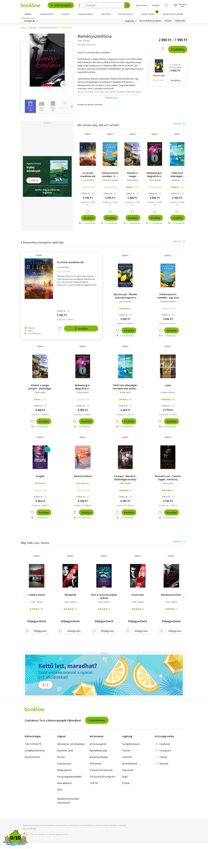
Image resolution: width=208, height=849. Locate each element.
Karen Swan (125, 301)
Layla (168, 385)
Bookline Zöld (65, 750)
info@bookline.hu (35, 750)
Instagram (165, 750)
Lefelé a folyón (36, 594)
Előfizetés (180, 21)
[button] (72, 106)
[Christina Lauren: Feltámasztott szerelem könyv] (110, 154)
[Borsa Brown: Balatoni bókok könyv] (82, 457)
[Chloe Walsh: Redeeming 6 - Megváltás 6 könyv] (154, 154)
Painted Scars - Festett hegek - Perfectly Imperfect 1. (168, 477)
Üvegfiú (40, 476)
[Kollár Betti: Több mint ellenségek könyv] (177, 154)
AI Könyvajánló (62, 5)
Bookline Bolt (32, 757)
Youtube (163, 763)
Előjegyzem (40, 630)
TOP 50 (94, 783)
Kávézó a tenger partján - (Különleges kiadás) (132, 174)
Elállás (126, 783)
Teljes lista (177, 123)
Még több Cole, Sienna (35, 543)
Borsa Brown (83, 483)
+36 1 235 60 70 (33, 744)
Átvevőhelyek (129, 763)
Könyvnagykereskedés (69, 776)
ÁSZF (60, 789)
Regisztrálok (141, 5)
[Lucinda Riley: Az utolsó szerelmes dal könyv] (88, 154)
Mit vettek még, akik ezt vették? (98, 125)
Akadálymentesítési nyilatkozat (68, 800)
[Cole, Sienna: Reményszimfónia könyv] (171, 576)
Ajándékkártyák (98, 750)
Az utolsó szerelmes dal (88, 174)
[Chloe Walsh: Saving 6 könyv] (125, 457)
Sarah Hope (132, 180)
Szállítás (127, 757)
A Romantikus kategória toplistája (42, 242)
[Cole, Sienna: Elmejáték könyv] (70, 576)
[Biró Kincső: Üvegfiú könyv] (40, 457)
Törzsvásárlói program (150, 21)
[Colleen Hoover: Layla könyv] (168, 366)
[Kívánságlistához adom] (163, 49)
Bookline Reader (99, 757)
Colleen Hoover (167, 392)
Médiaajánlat (64, 770)
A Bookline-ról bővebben (71, 744)
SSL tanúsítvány (29, 828)
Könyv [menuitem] (28, 14)
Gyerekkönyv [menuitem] (46, 14)
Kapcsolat (128, 770)
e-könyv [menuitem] (66, 14)
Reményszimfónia (171, 594)
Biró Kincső (40, 483)
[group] (30, 106)
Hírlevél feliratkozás (101, 770)
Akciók (168, 21)
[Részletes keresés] (79, 5)
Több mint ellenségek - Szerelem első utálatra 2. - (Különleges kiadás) (177, 174)
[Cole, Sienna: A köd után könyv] (137, 576)
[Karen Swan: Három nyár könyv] (125, 275)
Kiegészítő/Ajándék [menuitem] (173, 14)
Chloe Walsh (155, 180)
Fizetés (126, 750)
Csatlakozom (97, 720)
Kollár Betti (177, 180)
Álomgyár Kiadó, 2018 (87, 44)
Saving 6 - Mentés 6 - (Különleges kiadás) (125, 477)
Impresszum (64, 763)
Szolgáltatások (130, 744)
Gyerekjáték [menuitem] (149, 13)
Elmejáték (70, 594)
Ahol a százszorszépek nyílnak (104, 596)
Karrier (61, 757)
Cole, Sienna (37, 601)
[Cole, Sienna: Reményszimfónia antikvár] (47, 60)
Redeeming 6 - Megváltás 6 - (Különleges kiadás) (155, 174)
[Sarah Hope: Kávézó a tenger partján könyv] (132, 154)
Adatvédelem (64, 783)
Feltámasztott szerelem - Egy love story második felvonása (110, 174)
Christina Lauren (110, 180)
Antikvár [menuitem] (105, 14)
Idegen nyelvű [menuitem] (126, 14)
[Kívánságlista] (166, 5)
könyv (88, 134)
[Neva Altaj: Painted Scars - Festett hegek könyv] (167, 457)
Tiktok (163, 757)
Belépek (155, 5)
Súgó (125, 776)
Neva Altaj (168, 483)
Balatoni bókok (83, 476)
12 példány (178, 49)
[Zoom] (63, 84)
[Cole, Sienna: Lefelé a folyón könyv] (36, 576)
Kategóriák (29, 20)
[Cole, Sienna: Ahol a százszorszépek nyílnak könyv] (104, 576)
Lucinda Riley (88, 180)
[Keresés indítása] (127, 5)
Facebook (164, 744)
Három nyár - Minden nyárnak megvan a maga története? (125, 296)
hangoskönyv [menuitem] (85, 14)
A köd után (137, 594)
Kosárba (175, 80)
